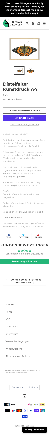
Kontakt (9, 304)
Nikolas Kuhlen (28, 426)
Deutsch (16, 387)
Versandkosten (15, 99)
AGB (7, 319)
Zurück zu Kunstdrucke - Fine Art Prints (26, 281)
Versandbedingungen (17, 341)
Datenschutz (12, 326)
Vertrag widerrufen (34, 429)
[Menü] (44, 23)
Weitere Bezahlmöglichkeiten (24, 124)
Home (8, 311)
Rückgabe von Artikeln (17, 356)
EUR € (32, 387)
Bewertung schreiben (24, 261)
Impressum (11, 334)
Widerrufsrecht (13, 348)
